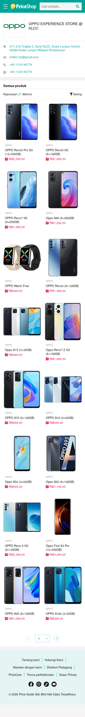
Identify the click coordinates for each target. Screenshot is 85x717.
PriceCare (15, 675)
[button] (57, 638)
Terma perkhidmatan (40, 675)
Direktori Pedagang (59, 667)
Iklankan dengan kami (27, 667)
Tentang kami (31, 660)
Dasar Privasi (68, 675)
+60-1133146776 (20, 64)
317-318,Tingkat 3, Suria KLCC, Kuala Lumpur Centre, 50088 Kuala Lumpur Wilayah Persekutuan (45, 48)
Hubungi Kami (54, 660)
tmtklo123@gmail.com (24, 57)
